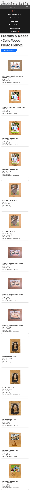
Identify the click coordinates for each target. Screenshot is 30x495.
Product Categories (8, 50)
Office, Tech (14, 28)
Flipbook (14, 32)
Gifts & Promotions (14, 14)
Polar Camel (14, 18)
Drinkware (14, 21)
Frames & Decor (14, 25)
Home (15, 11)
